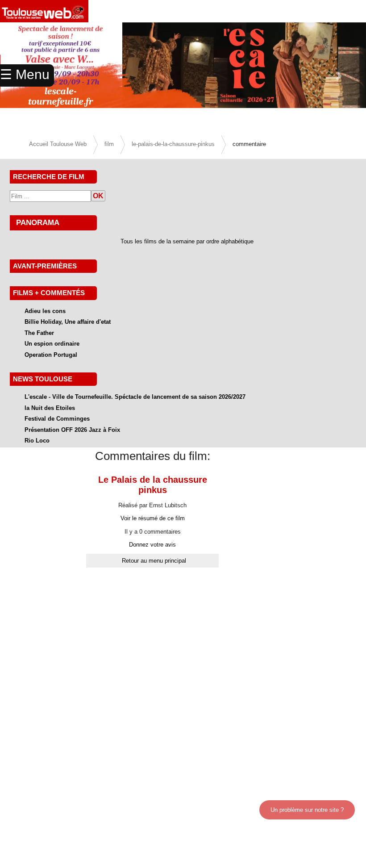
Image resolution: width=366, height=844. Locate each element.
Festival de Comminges (57, 418)
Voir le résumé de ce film (153, 518)
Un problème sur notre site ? (307, 809)
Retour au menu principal (154, 560)
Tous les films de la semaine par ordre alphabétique (187, 241)
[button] (338, 76)
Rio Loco (37, 440)
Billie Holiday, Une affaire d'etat (68, 321)
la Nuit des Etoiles (50, 408)
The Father (39, 333)
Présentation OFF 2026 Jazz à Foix (72, 429)
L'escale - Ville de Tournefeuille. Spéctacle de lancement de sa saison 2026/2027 (135, 396)
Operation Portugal (51, 354)
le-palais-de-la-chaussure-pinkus (173, 144)
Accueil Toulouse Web (58, 144)
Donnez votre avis (152, 544)
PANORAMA (37, 222)
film (109, 144)
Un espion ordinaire (52, 343)
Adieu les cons (45, 311)
